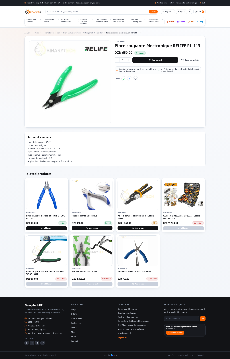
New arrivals (76, 318)
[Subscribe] (203, 318)
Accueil (27, 33)
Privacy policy (201, 355)
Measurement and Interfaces (131, 329)
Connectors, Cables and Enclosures (133, 321)
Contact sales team (175, 333)
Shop (73, 309)
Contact (74, 341)
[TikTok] (37, 343)
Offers (171, 22)
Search (153, 11)
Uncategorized (124, 333)
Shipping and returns (185, 355)
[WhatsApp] (123, 78)
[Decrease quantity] (117, 60)
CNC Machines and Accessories (132, 325)
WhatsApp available (36, 325)
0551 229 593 (33, 322)
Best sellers (76, 323)
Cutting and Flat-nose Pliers (93, 33)
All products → (123, 338)
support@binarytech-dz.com (40, 318)
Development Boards (127, 313)
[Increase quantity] (128, 60)
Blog (201, 22)
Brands (182, 22)
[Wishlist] (190, 11)
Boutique (35, 33)
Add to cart (157, 60)
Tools (192, 22)
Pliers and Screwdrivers (72, 33)
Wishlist (74, 327)
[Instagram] (32, 343)
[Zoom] (70, 82)
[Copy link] (135, 78)
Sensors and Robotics (127, 309)
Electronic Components (128, 317)
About (73, 336)
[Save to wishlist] (63, 183)
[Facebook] (129, 78)
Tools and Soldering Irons (51, 33)
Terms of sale (171, 355)
